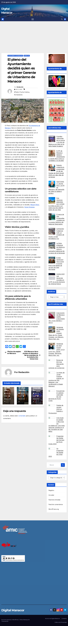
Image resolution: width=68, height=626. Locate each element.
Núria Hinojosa (29, 207)
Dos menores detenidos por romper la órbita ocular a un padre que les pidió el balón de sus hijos (56, 204)
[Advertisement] (34, 34)
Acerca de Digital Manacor (52, 618)
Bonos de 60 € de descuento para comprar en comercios (56, 364)
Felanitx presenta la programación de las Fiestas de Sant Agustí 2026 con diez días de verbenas (56, 171)
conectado (21, 416)
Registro (51, 490)
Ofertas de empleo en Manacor (14, 352)
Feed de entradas (54, 500)
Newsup (25, 619)
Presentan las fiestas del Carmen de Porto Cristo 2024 (56, 440)
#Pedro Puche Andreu (21, 92)
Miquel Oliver (34, 205)
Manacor (26, 55)
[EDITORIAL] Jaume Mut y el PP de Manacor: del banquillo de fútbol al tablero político (57, 187)
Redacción (20, 87)
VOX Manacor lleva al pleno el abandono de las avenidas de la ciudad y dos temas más (30, 355)
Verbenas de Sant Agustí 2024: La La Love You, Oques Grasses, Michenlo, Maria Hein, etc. (57, 349)
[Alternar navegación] (32, 19)
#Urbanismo (18, 95)
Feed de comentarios (56, 504)
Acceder (51, 495)
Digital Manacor (12, 610)
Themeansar (4, 621)
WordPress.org (54, 509)
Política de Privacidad (61, 622)
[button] (62, 19)
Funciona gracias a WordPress (10, 619)
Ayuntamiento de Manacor (15, 55)
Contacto (64, 618)
